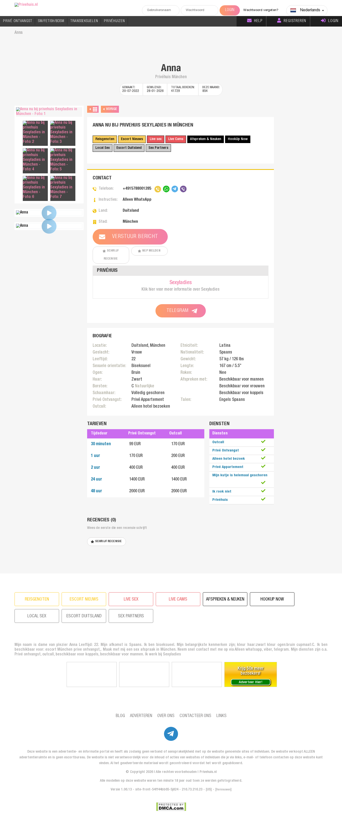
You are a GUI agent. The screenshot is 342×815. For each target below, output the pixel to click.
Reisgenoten (104, 139)
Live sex (155, 139)
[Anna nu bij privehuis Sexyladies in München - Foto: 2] (35, 133)
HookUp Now (238, 139)
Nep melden (151, 251)
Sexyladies (180, 283)
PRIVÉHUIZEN (114, 21)
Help (258, 21)
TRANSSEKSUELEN (84, 21)
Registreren (295, 21)
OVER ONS (166, 716)
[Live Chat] (144, 674)
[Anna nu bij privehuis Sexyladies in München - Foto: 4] (35, 160)
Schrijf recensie (111, 255)
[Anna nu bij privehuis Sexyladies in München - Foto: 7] (62, 188)
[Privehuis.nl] (26, 5)
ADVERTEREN (141, 716)
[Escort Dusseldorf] (196, 674)
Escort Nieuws (132, 139)
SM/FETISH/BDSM (51, 21)
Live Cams (175, 139)
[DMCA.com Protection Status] (171, 806)
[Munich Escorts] (91, 674)
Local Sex (102, 148)
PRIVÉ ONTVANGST (17, 21)
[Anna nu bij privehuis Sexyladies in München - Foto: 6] (35, 188)
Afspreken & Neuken (205, 139)
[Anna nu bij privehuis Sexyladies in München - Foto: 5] (62, 160)
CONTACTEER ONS (195, 716)
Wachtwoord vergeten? (260, 10)
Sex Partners (158, 148)
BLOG (120, 716)
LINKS (221, 716)
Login (333, 21)
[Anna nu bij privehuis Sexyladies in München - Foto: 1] (49, 112)
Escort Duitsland (129, 148)
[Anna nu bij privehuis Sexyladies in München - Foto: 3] (62, 133)
